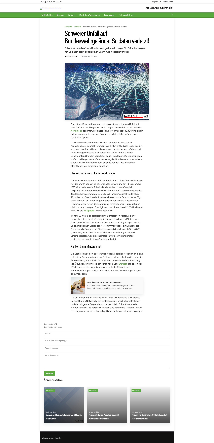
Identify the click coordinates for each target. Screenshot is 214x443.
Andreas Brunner (71, 56)
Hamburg (71, 15)
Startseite (68, 27)
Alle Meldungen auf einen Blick (159, 8)
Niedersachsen (109, 15)
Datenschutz (168, 2)
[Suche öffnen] (172, 14)
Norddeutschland (47, 15)
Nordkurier (76, 130)
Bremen (60, 15)
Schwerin (77, 27)
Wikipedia (88, 210)
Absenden (49, 373)
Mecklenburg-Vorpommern (89, 15)
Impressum (156, 2)
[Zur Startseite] (50, 8)
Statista (123, 263)
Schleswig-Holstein (126, 15)
